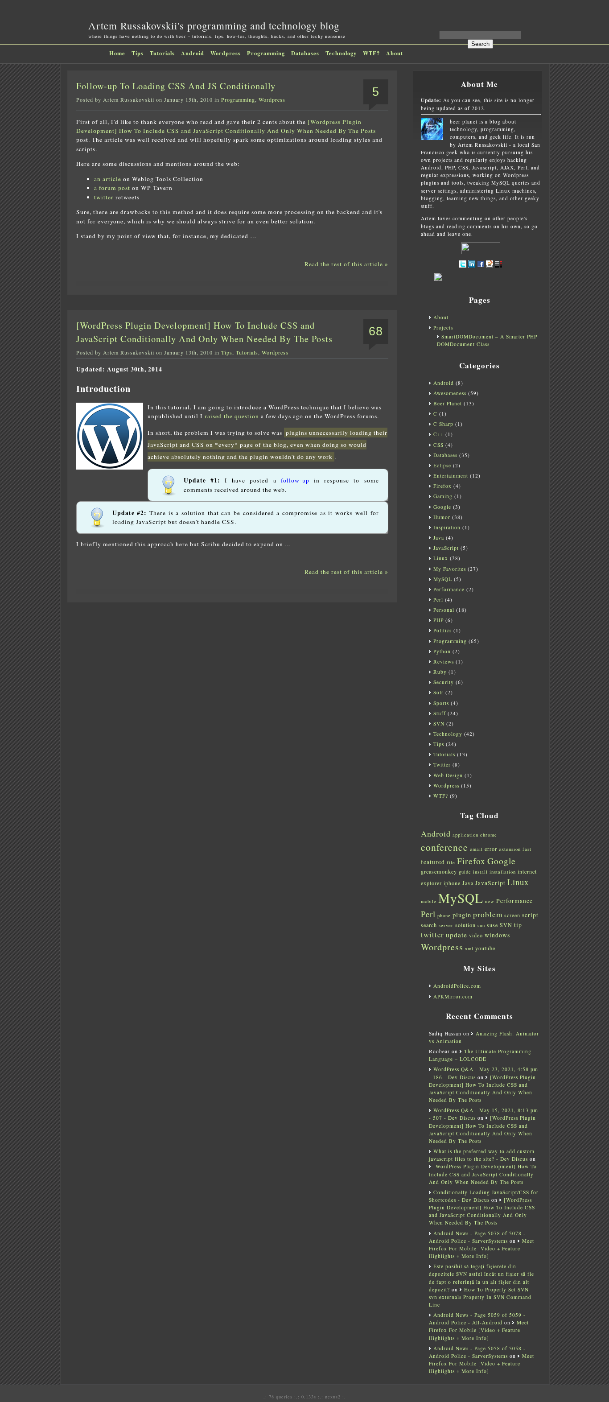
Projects (443, 327)
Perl (438, 599)
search (429, 924)
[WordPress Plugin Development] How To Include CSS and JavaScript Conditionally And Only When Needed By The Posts (483, 1174)
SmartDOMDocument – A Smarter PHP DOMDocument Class (487, 340)
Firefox (442, 485)
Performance (449, 589)
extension (510, 849)
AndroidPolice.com (457, 985)
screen (512, 915)
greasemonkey (439, 871)
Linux (440, 558)
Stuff (439, 713)
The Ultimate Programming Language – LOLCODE (480, 1055)
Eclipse (442, 465)
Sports (441, 703)
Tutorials (162, 53)
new (489, 901)
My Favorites (449, 568)
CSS (438, 444)
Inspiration (447, 527)
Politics (442, 630)
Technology (341, 53)
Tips (138, 53)
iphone (452, 883)
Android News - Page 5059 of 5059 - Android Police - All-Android (477, 1318)
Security (443, 682)
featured (433, 862)
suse (492, 924)
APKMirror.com (453, 996)
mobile (428, 901)
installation (503, 872)
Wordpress (225, 53)
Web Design (448, 775)
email (476, 849)
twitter (104, 197)
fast (527, 849)
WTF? (371, 53)
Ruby (440, 671)
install (480, 872)
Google (442, 506)
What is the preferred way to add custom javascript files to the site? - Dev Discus (482, 1155)
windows (497, 935)
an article (107, 179)
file (451, 862)
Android (192, 53)
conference (444, 847)
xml (469, 948)
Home (117, 53)
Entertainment (450, 475)
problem (487, 914)
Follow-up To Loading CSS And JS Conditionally (176, 86)
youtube (485, 948)
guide (465, 872)
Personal (443, 609)
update (456, 934)
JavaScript (446, 547)
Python (442, 651)
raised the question (232, 416)
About (394, 53)
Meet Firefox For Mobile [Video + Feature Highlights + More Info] (481, 1248)
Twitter (442, 764)
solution (465, 924)
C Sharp (443, 424)
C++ (438, 434)
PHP (438, 620)
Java (438, 537)
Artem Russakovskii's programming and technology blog (213, 25)
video (476, 935)
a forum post (112, 188)
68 (376, 331)
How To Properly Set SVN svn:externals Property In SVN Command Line (480, 1297)
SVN (438, 723)
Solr (438, 692)
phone (444, 915)
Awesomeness (449, 393)
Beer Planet (447, 403)
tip (518, 925)
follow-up (295, 480)
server (446, 925)
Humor (441, 517)
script (530, 915)
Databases (305, 53)
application (465, 835)
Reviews (443, 661)
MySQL (442, 579)
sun (481, 925)
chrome (488, 835)
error (491, 848)
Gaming (443, 496)
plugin (462, 915)
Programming (266, 53)
